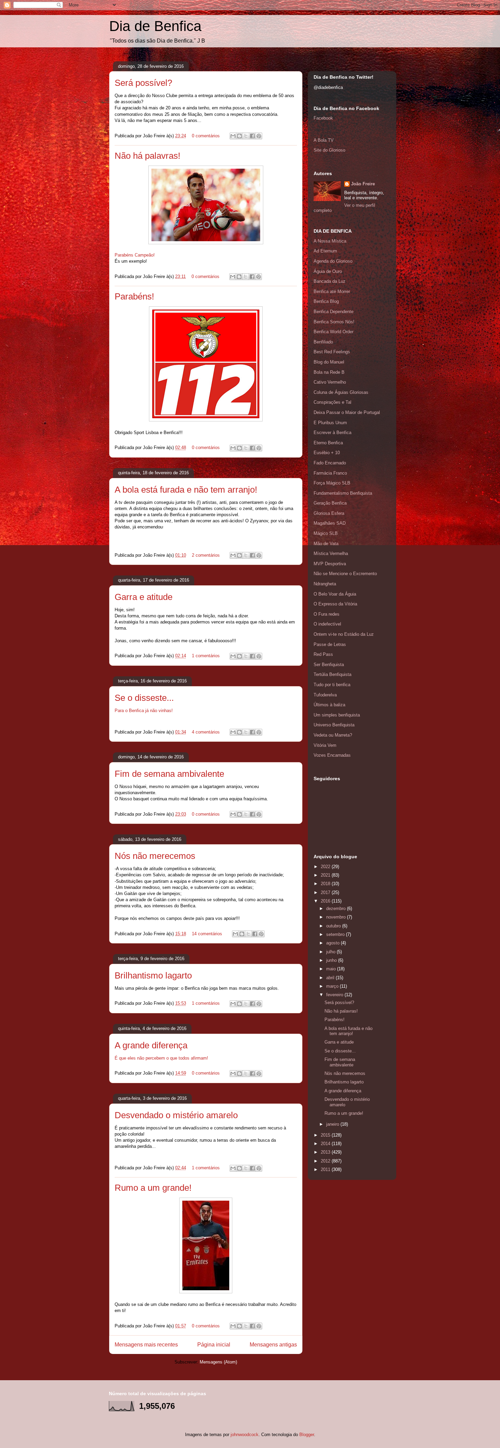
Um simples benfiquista (337, 715)
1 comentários (206, 655)
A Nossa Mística (330, 241)
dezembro (336, 908)
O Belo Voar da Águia (335, 594)
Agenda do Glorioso (333, 261)
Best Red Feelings (332, 351)
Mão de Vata (326, 543)
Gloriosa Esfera (329, 513)
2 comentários (206, 555)
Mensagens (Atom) (218, 1362)
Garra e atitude (143, 597)
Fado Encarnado (330, 462)
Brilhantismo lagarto (153, 975)
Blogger (306, 1434)
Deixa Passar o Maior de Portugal (347, 412)
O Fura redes (326, 614)
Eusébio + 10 (327, 452)
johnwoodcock (245, 1434)
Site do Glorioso (329, 150)
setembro (336, 934)
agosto (333, 942)
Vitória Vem (325, 745)
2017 (326, 892)
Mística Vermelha (331, 553)
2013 (326, 1152)
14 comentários (207, 933)
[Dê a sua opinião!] (239, 136)
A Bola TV (324, 140)
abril (331, 977)
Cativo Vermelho (330, 382)
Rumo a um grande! (153, 1188)
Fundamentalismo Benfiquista (343, 493)
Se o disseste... (144, 698)
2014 (326, 1143)
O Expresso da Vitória (335, 603)
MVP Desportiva (330, 563)
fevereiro (335, 994)
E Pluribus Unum (330, 422)
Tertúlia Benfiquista (332, 674)
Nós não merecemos (155, 856)
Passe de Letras (330, 644)
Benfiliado (323, 341)
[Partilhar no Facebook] (252, 136)
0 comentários (206, 135)
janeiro (333, 1124)
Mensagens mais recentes (146, 1344)
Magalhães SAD (330, 523)
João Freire (363, 183)
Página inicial (213, 1344)
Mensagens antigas (273, 1344)
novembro (336, 917)
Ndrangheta (325, 583)
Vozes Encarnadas (332, 755)
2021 (326, 875)
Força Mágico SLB (332, 483)
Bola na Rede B (329, 372)
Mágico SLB (326, 533)
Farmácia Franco (330, 473)
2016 (326, 901)
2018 (326, 883)
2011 (326, 1169)
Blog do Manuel (329, 362)
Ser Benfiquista (329, 664)
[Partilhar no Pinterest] (258, 136)
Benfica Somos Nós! (334, 321)
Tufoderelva (325, 694)
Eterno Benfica (328, 442)
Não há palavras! (147, 156)
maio (331, 968)
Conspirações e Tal (332, 402)
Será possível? (143, 83)
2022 (326, 866)
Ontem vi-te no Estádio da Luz (344, 634)
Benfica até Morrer (332, 291)
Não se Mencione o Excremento (345, 573)
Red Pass (323, 654)
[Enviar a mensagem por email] (233, 136)
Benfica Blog (326, 301)
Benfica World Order (333, 331)
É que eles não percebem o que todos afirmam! (161, 1058)
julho (331, 951)
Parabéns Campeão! (135, 255)
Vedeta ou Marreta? (333, 735)
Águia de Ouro (328, 271)
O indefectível (327, 624)
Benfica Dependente (333, 311)
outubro (334, 925)
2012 (326, 1161)
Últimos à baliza (329, 704)
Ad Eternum (325, 250)
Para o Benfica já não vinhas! (144, 710)
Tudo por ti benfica (332, 684)
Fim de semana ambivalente (169, 774)
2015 (326, 1135)
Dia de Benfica (155, 26)
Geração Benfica (330, 503)
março (333, 986)
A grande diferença (151, 1045)
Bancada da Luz (330, 281)
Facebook (323, 118)
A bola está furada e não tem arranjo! (186, 489)
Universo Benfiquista (334, 724)
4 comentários (206, 732)
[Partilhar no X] (246, 136)
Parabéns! (134, 296)
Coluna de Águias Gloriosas (341, 392)
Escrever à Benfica (332, 432)
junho (332, 960)
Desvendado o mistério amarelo (176, 1115)
